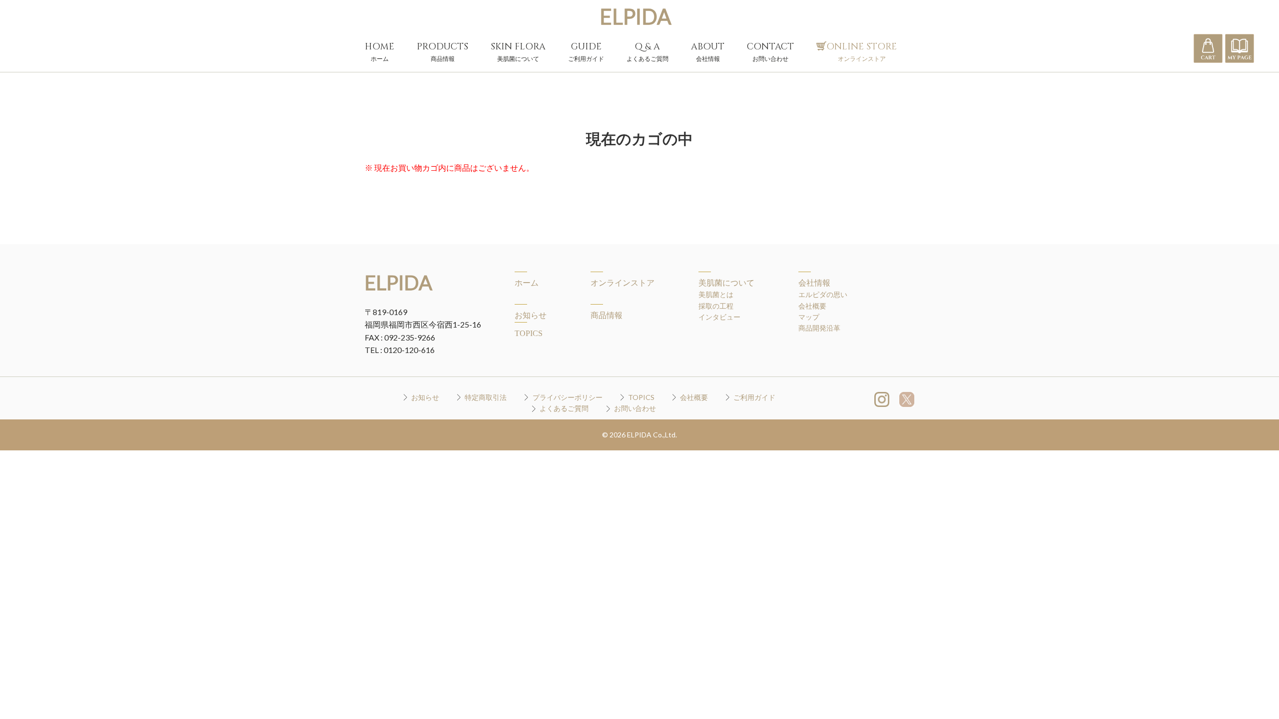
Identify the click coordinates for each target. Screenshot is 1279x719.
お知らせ (531, 315)
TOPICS (529, 333)
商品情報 (607, 315)
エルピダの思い (822, 294)
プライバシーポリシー (568, 397)
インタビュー (719, 317)
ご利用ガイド (754, 397)
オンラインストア (622, 283)
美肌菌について (726, 283)
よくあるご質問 (564, 408)
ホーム (527, 283)
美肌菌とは (715, 294)
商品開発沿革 (819, 328)
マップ (808, 317)
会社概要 (812, 306)
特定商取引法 (486, 397)
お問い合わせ (635, 408)
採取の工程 (715, 306)
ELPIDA (635, 16)
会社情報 (814, 283)
